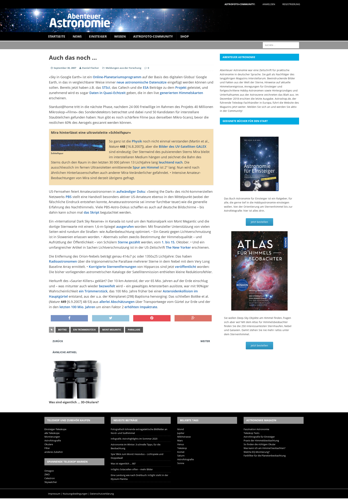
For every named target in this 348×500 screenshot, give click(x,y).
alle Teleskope (51, 433)
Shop (184, 36)
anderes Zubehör (53, 452)
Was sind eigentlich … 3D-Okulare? (74, 402)
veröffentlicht (185, 266)
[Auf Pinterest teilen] (151, 318)
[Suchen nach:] (281, 45)
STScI (106, 87)
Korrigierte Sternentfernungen (112, 266)
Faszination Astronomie (256, 429)
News (77, 36)
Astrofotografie (52, 440)
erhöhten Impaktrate (141, 307)
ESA (146, 87)
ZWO (47, 474)
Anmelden (268, 4)
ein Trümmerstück (93, 291)
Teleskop (182, 448)
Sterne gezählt (129, 242)
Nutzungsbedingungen (75, 493)
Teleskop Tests (251, 433)
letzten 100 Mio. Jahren (77, 307)
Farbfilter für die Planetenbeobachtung (265, 455)
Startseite (56, 36)
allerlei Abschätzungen (116, 301)
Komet (181, 452)
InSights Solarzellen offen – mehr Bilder (132, 469)
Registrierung (291, 4)
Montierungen (52, 436)
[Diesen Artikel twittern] (110, 318)
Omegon (49, 470)
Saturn (181, 455)
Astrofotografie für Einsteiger (259, 436)
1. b (164, 242)
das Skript (91, 212)
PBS (69, 197)
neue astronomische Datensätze (142, 82)
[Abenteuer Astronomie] (174, 20)
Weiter (205, 341)
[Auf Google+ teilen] (193, 318)
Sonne (180, 463)
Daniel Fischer (90, 68)
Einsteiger (98, 36)
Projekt (181, 87)
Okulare (48, 444)
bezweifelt (107, 286)
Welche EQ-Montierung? (257, 452)
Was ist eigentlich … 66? (123, 463)
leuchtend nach (171, 162)
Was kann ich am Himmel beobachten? (264, 448)
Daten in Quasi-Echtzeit (107, 93)
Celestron (49, 478)
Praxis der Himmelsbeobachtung (261, 440)
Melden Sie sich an (258, 107)
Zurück (58, 341)
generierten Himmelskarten (181, 93)
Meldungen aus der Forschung (123, 68)
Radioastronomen (63, 261)
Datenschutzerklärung (102, 493)
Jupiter (180, 433)
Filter (47, 448)
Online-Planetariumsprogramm (117, 77)
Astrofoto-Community (153, 36)
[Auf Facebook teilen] (69, 318)
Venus (180, 444)
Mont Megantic (111, 329)
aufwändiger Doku (130, 191)
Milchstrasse (184, 436)
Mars (180, 440)
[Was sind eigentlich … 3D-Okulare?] (75, 396)
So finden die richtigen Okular (260, 444)
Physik (137, 141)
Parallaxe (134, 329)
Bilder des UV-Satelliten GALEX (182, 146)
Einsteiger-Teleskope (55, 429)
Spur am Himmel (146, 167)
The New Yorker (178, 247)
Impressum (54, 493)
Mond (180, 429)
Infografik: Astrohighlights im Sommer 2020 (134, 438)
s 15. (171, 242)
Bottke (62, 329)
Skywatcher (50, 482)
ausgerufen (125, 226)
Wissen (120, 36)
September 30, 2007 (65, 68)
